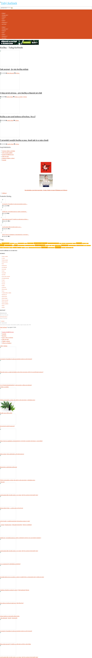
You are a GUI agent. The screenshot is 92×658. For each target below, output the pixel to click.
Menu (1, 10)
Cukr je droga (30, 243)
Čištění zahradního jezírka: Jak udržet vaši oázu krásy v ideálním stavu (17, 400)
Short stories (4, 289)
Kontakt (4, 160)
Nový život (84, 243)
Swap (85, 245)
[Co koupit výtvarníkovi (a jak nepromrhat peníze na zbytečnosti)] (4, 202)
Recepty (3, 283)
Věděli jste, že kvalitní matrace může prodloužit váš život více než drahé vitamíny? (20, 537)
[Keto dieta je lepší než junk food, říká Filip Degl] (8, 601)
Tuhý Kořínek (3, 327)
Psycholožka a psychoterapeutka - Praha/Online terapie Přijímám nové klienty (46, 190)
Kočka (60, 243)
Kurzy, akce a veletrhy (6, 276)
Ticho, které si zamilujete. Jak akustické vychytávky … (15, 234)
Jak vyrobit (4, 269)
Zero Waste (63, 247)
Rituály (50, 245)
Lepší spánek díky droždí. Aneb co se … (12, 227)
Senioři (53, 245)
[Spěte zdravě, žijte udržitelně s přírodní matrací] (8, 452)
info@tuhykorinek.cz (3, 316)
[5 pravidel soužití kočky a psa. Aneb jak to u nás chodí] (46, 129)
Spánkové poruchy (80, 245)
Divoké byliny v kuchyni (40, 243)
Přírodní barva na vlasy (29, 245)
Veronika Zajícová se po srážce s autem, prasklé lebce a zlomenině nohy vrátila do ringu (22, 577)
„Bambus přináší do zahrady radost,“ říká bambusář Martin (14, 590)
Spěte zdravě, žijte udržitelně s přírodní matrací (12, 454)
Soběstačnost (64, 245)
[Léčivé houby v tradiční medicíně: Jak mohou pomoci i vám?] (8, 519)
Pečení (16, 245)
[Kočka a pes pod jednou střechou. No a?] (46, 106)
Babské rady (12, 243)
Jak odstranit (4, 267)
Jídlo (3, 18)
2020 (0, 243)
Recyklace (47, 245)
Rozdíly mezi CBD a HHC (6, 413)
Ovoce (2, 245)
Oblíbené (4, 193)
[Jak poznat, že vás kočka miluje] (46, 58)
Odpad (87, 243)
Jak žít (3, 270)
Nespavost (79, 243)
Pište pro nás (5, 156)
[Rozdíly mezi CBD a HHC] (8, 411)
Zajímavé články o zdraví (8, 158)
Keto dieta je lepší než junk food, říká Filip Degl (11, 603)
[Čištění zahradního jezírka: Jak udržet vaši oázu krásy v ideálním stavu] (8, 398)
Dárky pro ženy (5, 261)
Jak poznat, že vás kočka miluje (14, 69)
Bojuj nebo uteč (21, 243)
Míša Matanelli (10, 73)
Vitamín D (23, 247)
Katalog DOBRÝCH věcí (8, 154)
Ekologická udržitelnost (53, 243)
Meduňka (74, 243)
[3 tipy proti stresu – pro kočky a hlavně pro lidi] (46, 82)
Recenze (3, 281)
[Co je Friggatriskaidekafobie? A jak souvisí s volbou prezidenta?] (8, 383)
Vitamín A (11, 247)
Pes (13, 245)
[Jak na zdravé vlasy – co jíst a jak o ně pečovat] (8, 506)
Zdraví (3, 20)
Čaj (72, 247)
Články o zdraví (6, 341)
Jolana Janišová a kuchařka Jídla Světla (9, 616)
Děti (3, 263)
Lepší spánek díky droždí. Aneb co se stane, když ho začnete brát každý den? (19, 495)
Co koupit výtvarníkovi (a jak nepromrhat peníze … (14, 204)
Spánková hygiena (72, 245)
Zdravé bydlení (4, 298)
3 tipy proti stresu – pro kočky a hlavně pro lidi (21, 93)
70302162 (2, 321)
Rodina (3, 13)
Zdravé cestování (5, 300)
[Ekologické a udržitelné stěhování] (8, 465)
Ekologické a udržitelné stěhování (8, 467)
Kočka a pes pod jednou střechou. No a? (18, 116)
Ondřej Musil (9, 96)
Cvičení (3, 258)
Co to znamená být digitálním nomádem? (10, 564)
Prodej (3, 280)
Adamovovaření (5, 243)
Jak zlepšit (4, 272)
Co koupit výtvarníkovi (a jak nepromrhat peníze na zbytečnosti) (16, 359)
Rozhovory (4, 22)
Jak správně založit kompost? (7, 426)
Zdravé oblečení (5, 301)
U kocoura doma (6, 247)
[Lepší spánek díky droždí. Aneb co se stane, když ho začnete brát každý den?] (4, 225)
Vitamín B (15, 247)
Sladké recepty (58, 245)
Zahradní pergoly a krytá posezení (35, 247)
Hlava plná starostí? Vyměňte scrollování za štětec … (15, 219)
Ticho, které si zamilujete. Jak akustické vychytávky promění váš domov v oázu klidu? (21, 441)
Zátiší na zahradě (69, 247)
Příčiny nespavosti (40, 245)
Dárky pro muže (5, 260)
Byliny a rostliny (19, 96)
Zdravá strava (4, 296)
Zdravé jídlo (44, 247)
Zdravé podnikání (5, 303)
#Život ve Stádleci (6, 343)
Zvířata (17, 73)
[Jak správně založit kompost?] (8, 424)
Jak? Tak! (4, 24)
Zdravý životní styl (51, 247)
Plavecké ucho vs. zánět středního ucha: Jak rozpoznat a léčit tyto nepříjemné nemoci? (21, 372)
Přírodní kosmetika (5, 278)
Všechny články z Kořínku (8, 151)
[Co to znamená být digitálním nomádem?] (8, 562)
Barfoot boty (16, 243)
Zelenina (58, 247)
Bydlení (3, 17)
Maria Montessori (69, 243)
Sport (3, 290)
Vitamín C (19, 247)
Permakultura (8, 245)
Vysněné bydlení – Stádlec (6, 292)
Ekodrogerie (4, 265)
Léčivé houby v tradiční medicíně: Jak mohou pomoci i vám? (15, 521)
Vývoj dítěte (26, 247)
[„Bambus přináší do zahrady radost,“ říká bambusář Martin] (8, 588)
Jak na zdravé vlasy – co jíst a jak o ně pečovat (11, 508)
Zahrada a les (5, 15)
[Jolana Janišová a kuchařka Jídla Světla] (8, 614)
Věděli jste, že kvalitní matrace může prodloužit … (14, 211)
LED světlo (64, 243)
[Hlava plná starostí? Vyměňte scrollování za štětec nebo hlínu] (4, 217)
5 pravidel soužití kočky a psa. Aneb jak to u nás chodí (24, 140)
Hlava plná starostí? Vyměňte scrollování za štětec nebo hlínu (15, 644)
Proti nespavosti (21, 245)
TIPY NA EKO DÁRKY (7, 152)
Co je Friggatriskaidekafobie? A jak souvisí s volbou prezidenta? (16, 385)
